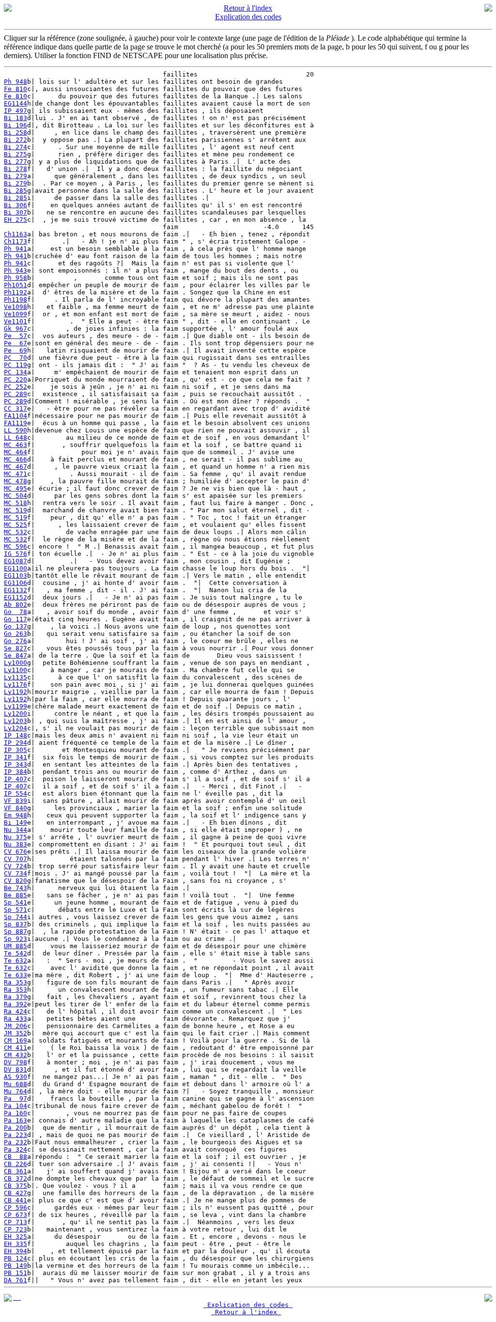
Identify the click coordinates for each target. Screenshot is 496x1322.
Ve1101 (15, 321)
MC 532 (15, 532)
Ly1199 (15, 706)
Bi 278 (15, 168)
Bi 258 (15, 132)
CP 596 (15, 1207)
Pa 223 (15, 1134)
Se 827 (15, 648)
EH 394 (15, 1251)
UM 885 (15, 946)
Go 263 (15, 633)
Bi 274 (15, 147)
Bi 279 (15, 176)
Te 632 (15, 960)
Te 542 (15, 953)
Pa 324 (15, 1149)
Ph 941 (15, 248)
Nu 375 (15, 837)
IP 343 (15, 764)
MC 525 (15, 524)
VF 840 (15, 808)
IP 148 (15, 735)
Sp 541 (15, 902)
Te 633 (15, 975)
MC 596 (15, 546)
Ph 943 (15, 270)
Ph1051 (15, 285)
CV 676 (15, 851)
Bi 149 (15, 822)
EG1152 (15, 597)
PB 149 (15, 1265)
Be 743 (15, 888)
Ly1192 (15, 691)
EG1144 (15, 103)
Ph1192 (15, 292)
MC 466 (15, 459)
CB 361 (15, 1171)
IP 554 (15, 793)
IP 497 (15, 110)
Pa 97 (15, 1098)
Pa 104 (15, 1105)
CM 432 (15, 1055)
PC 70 (15, 357)
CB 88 (15, 1156)
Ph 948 (15, 81)
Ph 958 (15, 277)
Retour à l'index (248, 8)
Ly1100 (15, 670)
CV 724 (15, 866)
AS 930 (15, 1076)
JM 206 (15, 1026)
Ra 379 (15, 996)
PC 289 (15, 394)
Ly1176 (15, 684)
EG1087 (15, 561)
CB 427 (15, 1193)
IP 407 (15, 779)
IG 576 (15, 553)
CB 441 (15, 1200)
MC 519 (15, 510)
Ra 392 (15, 1004)
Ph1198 (15, 299)
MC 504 (15, 495)
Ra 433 (15, 1018)
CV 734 (15, 873)
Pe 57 (15, 335)
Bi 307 (15, 212)
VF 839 (15, 800)
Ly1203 (15, 720)
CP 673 (15, 1214)
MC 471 (15, 473)
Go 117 (15, 619)
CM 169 (15, 1040)
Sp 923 (15, 938)
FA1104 (15, 415)
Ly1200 (15, 713)
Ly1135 (15, 677)
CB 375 (15, 1185)
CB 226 (15, 1164)
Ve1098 (15, 306)
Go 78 (15, 611)
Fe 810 (15, 88)
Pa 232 (15, 1142)
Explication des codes (248, 17)
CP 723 (15, 1229)
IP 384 (15, 771)
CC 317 (15, 408)
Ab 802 (15, 604)
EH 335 (15, 1243)
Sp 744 (15, 917)
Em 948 (15, 815)
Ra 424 (15, 1011)
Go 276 (15, 641)
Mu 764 (15, 1091)
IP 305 (15, 749)
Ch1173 (15, 241)
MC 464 (15, 452)
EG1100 (15, 568)
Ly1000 (15, 662)
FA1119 (15, 423)
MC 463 (15, 444)
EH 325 (15, 1236)
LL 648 (15, 437)
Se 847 (15, 655)
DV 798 (15, 1062)
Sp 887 (15, 931)
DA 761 (15, 1280)
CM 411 (15, 1047)
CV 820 (15, 880)
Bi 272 (15, 139)
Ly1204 (15, 728)
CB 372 (15, 1178)
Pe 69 (15, 350)
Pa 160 (15, 1113)
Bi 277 (15, 161)
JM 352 (15, 1033)
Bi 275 (15, 154)
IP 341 (15, 757)
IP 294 (15, 742)
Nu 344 (15, 829)
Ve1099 (15, 314)
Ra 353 (15, 982)
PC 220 (15, 379)
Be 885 (15, 895)
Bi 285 (15, 190)
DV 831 (15, 1069)
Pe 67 (15, 343)
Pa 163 (15, 1120)
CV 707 (15, 858)
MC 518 (15, 503)
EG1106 (15, 582)
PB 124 (15, 1258)
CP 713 (15, 1222)
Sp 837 (15, 924)
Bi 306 (15, 205)
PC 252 (15, 386)
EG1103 (15, 575)
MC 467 (15, 466)
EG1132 (15, 590)
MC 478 (15, 481)
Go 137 (15, 626)
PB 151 (15, 1272)
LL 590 (15, 430)
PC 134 (15, 372)
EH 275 (15, 219)
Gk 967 (15, 328)
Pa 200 (15, 1127)
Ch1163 (15, 234)
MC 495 (15, 488)
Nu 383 (15, 844)
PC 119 (15, 365)
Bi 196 (15, 125)
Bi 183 (15, 118)
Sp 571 (15, 909)
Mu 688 (15, 1084)
